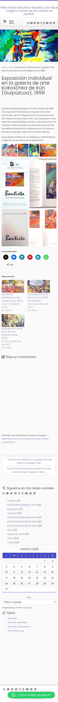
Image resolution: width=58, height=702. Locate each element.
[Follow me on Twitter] (35, 23)
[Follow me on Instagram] (41, 23)
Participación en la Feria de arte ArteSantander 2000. (12, 333)
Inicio (4, 67)
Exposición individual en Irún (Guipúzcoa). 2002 (12, 297)
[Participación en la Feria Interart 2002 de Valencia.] (38, 286)
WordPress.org (16, 630)
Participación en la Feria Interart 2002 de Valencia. (37, 297)
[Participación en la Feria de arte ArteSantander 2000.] (13, 320)
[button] (9, 150)
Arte (11, 67)
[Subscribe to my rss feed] (28, 23)
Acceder (12, 618)
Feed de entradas (17, 622)
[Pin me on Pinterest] (51, 23)
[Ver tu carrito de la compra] (5, 21)
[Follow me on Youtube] (47, 23)
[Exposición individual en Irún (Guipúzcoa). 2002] (13, 286)
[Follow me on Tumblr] (44, 23)
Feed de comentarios (19, 626)
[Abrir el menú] (11, 22)
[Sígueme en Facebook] (38, 23)
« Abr (28, 597)
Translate (27, 607)
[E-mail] (32, 23)
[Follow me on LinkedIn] (54, 23)
